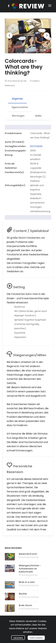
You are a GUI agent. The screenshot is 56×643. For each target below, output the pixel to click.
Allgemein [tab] (17, 98)
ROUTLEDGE (36, 146)
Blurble (23, 593)
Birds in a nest (27, 582)
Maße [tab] (38, 115)
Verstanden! (36, 638)
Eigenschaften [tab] (20, 107)
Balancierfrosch (28, 553)
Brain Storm (25, 605)
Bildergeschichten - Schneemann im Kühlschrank (30, 568)
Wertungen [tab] (18, 115)
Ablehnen (18, 638)
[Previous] (9, 35)
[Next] (46, 35)
